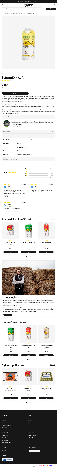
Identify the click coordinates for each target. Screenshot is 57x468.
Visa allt (52, 364)
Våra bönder (31, 418)
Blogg (30, 420)
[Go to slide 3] (29, 359)
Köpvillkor (4, 465)
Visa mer (6, 196)
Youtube (4, 455)
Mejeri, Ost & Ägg (16, 13)
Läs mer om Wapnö (15, 126)
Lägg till (15, 93)
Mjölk (24, 13)
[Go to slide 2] (28, 359)
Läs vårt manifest (17, 315)
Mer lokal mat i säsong (14, 322)
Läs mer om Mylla (8, 315)
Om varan (6, 136)
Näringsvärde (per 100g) (10, 159)
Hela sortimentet (6, 13)
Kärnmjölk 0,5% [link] (30, 13)
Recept (30, 423)
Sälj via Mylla (31, 438)
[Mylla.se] (28, 5)
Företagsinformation (6, 425)
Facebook (4, 450)
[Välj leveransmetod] (44, 9)
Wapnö (3, 74)
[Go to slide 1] (26, 256)
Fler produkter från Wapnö (16, 219)
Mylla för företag (32, 435)
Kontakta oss (5, 435)
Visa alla (52, 219)
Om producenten (8, 117)
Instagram (4, 453)
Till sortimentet (50, 322)
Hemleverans (5, 440)
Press (3, 423)
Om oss (4, 420)
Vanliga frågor (5, 438)
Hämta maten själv (6, 442)
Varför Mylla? (5, 418)
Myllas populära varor (13, 365)
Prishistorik (6, 131)
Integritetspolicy (10, 465)
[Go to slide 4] (30, 256)
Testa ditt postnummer (34, 451)
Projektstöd (4, 427)
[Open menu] (2, 4)
